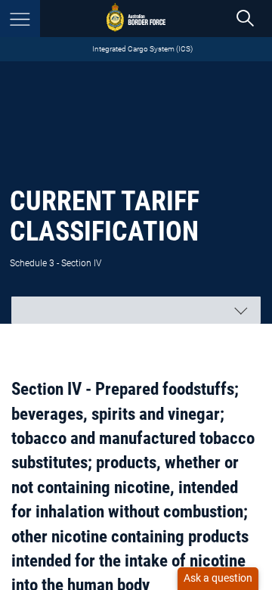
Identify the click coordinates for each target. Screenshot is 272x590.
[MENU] (20, 18)
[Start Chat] (218, 578)
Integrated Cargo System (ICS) (142, 49)
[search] (245, 18)
